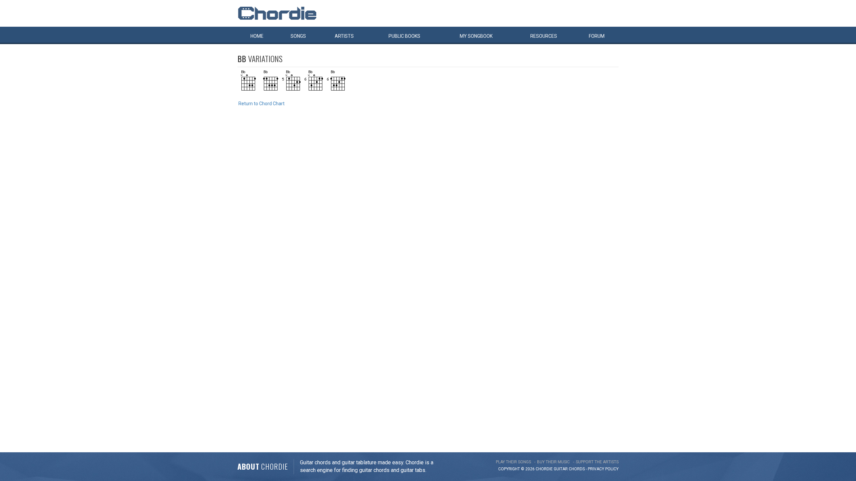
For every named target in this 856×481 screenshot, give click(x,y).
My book (476, 36)
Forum (597, 36)
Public (404, 36)
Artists (344, 36)
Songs (298, 36)
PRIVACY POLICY (603, 469)
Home (256, 36)
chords (577, 469)
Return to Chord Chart (261, 103)
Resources (543, 36)
